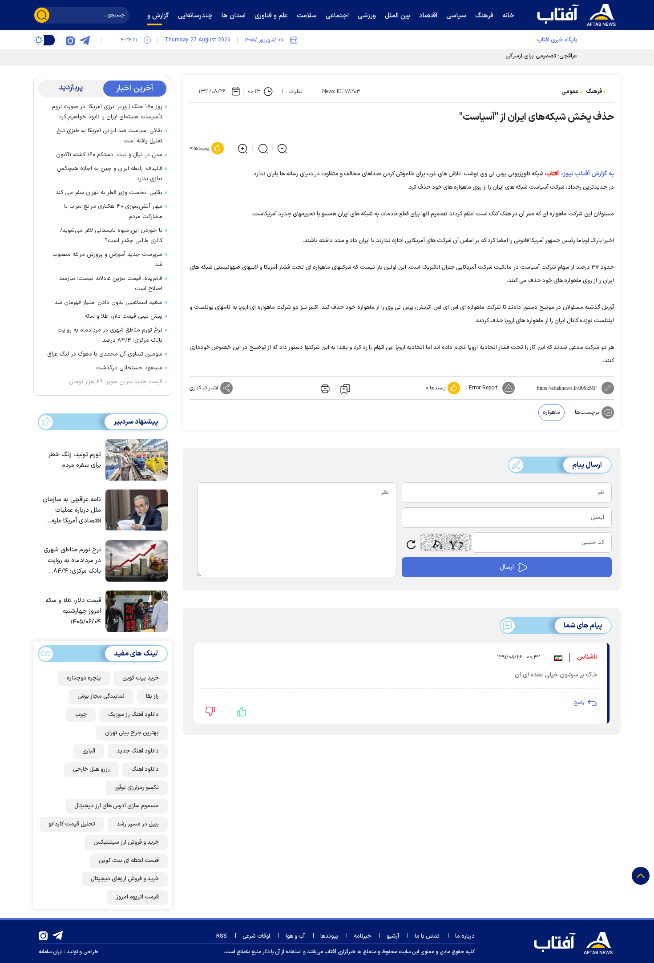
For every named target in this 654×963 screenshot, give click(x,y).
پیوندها (329, 936)
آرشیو (393, 936)
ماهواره (551, 412)
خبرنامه (362, 936)
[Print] (324, 388)
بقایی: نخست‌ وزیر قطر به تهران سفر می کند (109, 192)
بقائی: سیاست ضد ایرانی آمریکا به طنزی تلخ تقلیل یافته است (109, 136)
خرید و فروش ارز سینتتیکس (126, 842)
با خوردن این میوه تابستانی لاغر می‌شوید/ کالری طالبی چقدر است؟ (111, 235)
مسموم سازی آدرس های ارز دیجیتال (116, 805)
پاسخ (578, 703)
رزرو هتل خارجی (91, 769)
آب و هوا (295, 936)
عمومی (570, 91)
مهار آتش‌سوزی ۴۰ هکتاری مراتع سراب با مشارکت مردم (113, 211)
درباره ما (465, 936)
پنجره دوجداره (84, 678)
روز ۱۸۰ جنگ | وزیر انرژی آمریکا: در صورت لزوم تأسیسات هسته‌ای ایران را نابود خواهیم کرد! (107, 111)
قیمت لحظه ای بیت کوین (129, 860)
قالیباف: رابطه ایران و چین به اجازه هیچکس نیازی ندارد (109, 173)
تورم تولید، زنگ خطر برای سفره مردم (74, 460)
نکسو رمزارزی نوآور (137, 787)
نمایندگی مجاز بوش (101, 696)
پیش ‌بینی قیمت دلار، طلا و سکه (123, 316)
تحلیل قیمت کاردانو (71, 824)
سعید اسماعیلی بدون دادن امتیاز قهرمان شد (108, 302)
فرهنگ (594, 91)
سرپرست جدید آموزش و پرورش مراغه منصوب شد (107, 259)
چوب (81, 714)
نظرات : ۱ (292, 91)
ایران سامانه (51, 952)
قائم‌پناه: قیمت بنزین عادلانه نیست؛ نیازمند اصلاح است (110, 283)
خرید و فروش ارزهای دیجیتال (125, 878)
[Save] (345, 388)
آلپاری (88, 751)
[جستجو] (41, 15)
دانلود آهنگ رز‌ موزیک (133, 714)
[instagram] (70, 40)
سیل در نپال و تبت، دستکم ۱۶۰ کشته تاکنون (109, 154)
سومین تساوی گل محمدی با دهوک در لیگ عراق (104, 354)
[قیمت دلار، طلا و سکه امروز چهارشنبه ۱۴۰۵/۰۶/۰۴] (134, 610)
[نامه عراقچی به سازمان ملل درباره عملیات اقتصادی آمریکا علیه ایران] (134, 509)
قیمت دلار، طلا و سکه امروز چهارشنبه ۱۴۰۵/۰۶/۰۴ (73, 611)
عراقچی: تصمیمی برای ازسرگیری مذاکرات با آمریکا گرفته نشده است (497, 56)
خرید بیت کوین (140, 678)
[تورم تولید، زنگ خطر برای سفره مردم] (134, 459)
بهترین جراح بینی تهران (132, 732)
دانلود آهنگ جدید (138, 751)
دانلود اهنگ (145, 769)
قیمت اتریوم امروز (137, 897)
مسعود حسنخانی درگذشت (129, 368)
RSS (221, 936)
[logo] (578, 14)
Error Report (483, 388)
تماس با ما (427, 936)
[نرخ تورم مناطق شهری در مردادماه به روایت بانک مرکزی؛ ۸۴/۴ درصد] (134, 560)
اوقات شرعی (256, 936)
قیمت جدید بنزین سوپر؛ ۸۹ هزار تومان (115, 381)
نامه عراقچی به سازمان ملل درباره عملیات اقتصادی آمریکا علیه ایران (72, 510)
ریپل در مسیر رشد (138, 824)
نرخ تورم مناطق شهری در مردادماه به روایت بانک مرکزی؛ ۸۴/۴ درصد (109, 335)
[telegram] (84, 40)
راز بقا (152, 696)
